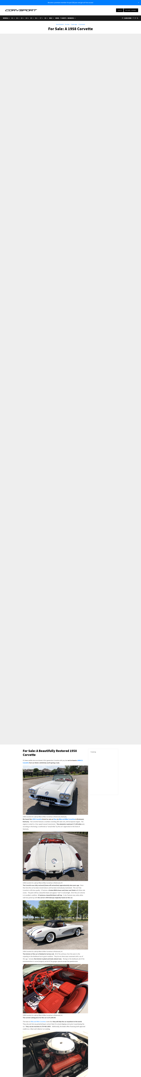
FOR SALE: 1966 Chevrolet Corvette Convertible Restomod (105, 774)
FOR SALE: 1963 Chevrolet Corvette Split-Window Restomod (105, 782)
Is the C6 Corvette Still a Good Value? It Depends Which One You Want (106, 790)
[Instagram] (135, 18)
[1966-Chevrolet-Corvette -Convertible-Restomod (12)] (93, 774)
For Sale (67, 24)
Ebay (55, 819)
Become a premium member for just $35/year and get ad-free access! (70, 3)
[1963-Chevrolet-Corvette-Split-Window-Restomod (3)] (93, 782)
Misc (50, 18)
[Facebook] (133, 18)
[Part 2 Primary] (93, 758)
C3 (22, 18)
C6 (36, 18)
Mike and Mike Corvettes (67, 819)
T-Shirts (63, 18)
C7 (40, 18)
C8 (45, 18)
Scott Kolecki (60, 24)
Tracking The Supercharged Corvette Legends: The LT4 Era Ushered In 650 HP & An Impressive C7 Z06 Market (106, 758)
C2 (17, 18)
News (57, 18)
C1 (12, 18)
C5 (31, 18)
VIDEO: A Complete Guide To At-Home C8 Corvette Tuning (107, 766)
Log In (120, 10)
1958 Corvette (37, 819)
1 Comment (81, 24)
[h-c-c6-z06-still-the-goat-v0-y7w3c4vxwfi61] (93, 789)
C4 (26, 18)
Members (71, 18)
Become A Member (130, 10)
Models (5, 18)
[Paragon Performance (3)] (93, 766)
